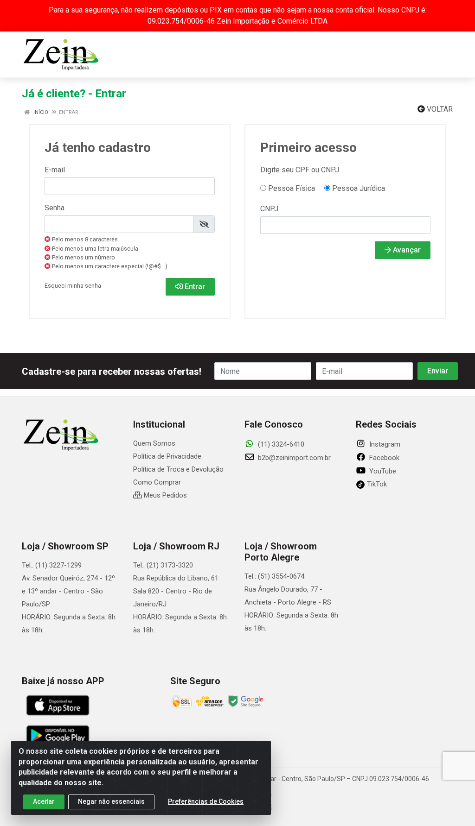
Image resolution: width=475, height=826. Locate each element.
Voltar (439, 109)
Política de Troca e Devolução (178, 469)
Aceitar (44, 801)
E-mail (55, 169)
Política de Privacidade (167, 456)
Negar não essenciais (111, 801)
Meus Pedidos (164, 495)
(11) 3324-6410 (280, 444)
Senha (54, 207)
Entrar (194, 286)
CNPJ (269, 208)
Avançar (406, 250)
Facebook (383, 458)
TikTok (376, 484)
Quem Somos (154, 443)
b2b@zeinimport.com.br (293, 458)
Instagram (383, 444)
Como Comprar (157, 482)
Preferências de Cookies (206, 801)
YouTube (381, 471)
